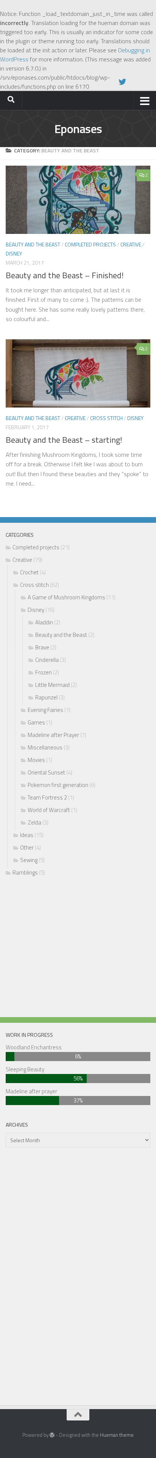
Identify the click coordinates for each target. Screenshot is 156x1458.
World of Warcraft (49, 810)
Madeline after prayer (31, 1091)
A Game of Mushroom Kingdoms (66, 597)
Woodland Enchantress (34, 1047)
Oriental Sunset (46, 772)
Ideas (26, 835)
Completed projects (90, 244)
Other (27, 847)
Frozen (43, 672)
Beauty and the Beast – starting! (64, 439)
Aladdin (44, 622)
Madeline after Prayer (53, 735)
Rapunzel (46, 697)
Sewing (28, 860)
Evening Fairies (45, 709)
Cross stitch (106, 418)
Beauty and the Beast (33, 244)
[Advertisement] (78, 949)
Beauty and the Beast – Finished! (65, 275)
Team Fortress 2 (47, 797)
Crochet (29, 572)
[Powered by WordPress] (52, 1435)
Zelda (34, 822)
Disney (14, 253)
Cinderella (47, 659)
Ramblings (25, 872)
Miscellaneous (45, 747)
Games (36, 722)
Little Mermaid (52, 684)
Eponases (78, 128)
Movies (36, 760)
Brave (42, 647)
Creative (130, 244)
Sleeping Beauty (25, 1069)
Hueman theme (117, 1435)
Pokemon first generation (58, 785)
